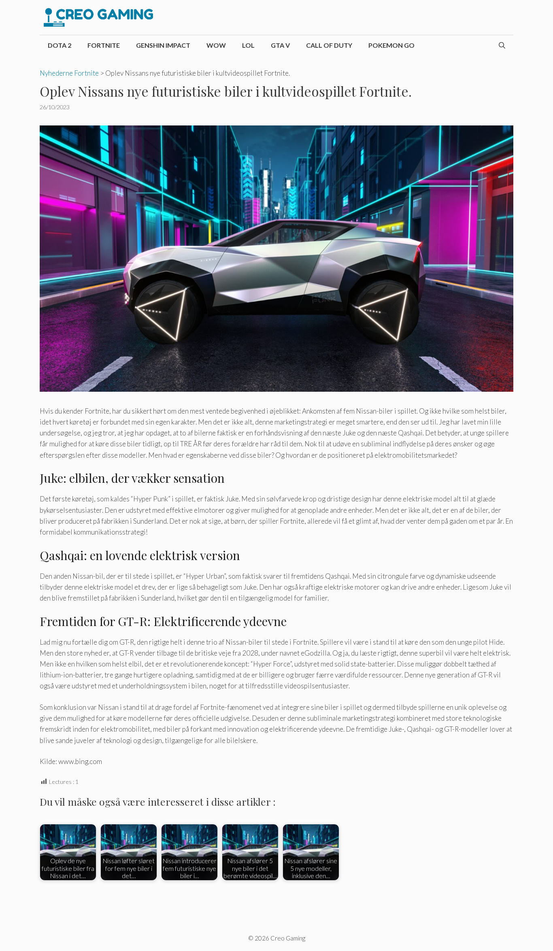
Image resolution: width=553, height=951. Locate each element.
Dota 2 (59, 45)
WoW (216, 45)
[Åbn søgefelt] (502, 45)
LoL (248, 45)
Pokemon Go (391, 45)
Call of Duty (329, 45)
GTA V (280, 45)
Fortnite (103, 45)
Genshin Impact (163, 45)
